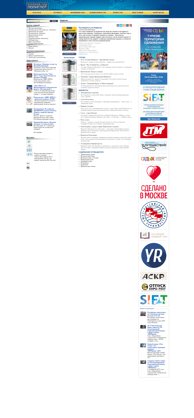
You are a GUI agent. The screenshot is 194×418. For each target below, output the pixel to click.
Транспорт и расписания (37, 57)
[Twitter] (121, 25)
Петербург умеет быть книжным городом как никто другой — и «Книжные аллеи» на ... (45, 69)
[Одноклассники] (124, 25)
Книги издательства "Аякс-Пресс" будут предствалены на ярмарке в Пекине (45, 75)
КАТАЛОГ (37, 12)
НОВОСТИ (118, 12)
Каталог (31, 48)
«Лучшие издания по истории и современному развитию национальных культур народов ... (44, 103)
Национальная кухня (36, 35)
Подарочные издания (36, 43)
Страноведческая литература (38, 38)
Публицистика (33, 40)
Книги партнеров (34, 42)
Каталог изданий (33, 25)
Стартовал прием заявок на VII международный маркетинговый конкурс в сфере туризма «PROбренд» (156, 364)
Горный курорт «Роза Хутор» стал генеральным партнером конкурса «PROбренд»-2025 (156, 347)
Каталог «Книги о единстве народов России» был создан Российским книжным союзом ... (45, 117)
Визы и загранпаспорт (36, 55)
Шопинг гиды (33, 36)
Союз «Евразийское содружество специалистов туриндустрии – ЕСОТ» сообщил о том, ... (156, 338)
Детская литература (35, 28)
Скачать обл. (69, 54)
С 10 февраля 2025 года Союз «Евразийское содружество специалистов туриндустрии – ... (156, 371)
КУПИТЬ (58, 12)
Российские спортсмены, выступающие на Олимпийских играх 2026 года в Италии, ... (156, 320)
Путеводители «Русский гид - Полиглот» (43, 30)
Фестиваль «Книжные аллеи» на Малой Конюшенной (45, 65)
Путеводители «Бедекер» (37, 33)
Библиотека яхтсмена (36, 31)
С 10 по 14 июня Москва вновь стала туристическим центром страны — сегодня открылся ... (44, 92)
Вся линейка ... (39, 132)
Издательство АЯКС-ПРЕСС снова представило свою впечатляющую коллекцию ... (43, 80)
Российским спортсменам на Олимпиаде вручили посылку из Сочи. (156, 314)
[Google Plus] (130, 25)
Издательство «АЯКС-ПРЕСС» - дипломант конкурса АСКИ (45, 98)
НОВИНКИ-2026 (78, 12)
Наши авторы (33, 46)
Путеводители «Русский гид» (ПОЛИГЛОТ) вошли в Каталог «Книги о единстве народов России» (45, 111)
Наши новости (32, 60)
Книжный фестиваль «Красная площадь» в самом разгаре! (45, 123)
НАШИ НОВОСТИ (98, 12)
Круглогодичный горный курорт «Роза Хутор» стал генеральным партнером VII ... (156, 355)
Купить (69, 103)
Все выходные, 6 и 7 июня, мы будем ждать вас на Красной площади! (44, 127)
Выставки (30, 137)
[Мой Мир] (127, 25)
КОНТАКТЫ (158, 12)
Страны (31, 54)
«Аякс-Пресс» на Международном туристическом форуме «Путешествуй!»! (45, 87)
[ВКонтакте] (118, 25)
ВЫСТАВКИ (137, 12)
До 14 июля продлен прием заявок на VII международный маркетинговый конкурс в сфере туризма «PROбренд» (156, 330)
